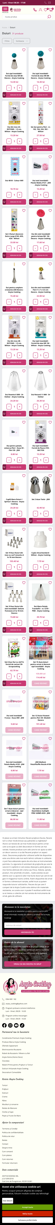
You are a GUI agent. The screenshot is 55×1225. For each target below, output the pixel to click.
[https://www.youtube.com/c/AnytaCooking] (16, 1025)
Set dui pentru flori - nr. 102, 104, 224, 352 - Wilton (41, 129)
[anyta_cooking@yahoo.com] (49, 2)
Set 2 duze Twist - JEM (41, 499)
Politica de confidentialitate (12, 1132)
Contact (5, 1144)
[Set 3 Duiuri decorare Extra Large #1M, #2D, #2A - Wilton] (14, 220)
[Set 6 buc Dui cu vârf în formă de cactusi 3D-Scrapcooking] (14, 648)
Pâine (4, 1100)
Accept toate (27, 1207)
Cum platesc (7, 1155)
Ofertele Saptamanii (10, 1046)
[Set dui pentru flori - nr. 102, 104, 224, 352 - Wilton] (41, 113)
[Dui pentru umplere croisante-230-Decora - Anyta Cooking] (14, 273)
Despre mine (7, 1148)
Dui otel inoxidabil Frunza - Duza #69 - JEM (14, 716)
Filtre (7, 41)
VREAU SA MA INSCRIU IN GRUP (27, 964)
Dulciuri (5, 1093)
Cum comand (7, 1151)
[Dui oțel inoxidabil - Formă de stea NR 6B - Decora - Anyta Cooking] (14, 59)
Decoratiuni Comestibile (11, 1072)
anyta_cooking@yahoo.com (16, 1003)
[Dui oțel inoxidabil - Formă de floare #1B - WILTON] (41, 431)
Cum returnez (7, 1159)
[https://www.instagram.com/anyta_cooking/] (10, 1025)
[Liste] (45, 9)
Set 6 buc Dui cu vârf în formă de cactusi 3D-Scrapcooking (14, 664)
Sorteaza (20, 41)
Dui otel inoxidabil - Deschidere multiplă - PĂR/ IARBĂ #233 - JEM (40, 810)
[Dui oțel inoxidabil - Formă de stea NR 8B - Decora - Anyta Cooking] (41, 59)
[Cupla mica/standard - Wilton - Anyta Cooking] (41, 538)
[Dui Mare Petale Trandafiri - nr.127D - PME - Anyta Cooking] (41, 592)
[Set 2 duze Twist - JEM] (41, 485)
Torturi (4, 1085)
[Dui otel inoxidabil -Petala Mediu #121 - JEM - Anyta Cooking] (41, 166)
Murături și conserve (10, 1104)
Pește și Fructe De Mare (11, 1115)
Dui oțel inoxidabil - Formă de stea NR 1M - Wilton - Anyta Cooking (40, 343)
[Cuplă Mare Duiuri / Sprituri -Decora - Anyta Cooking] (14, 485)
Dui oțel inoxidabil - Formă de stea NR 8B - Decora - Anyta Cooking (40, 75)
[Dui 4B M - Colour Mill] (14, 166)
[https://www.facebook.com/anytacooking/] (4, 1025)
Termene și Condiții (9, 1128)
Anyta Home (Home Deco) (12, 1057)
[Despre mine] (52, 3)
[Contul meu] (40, 9)
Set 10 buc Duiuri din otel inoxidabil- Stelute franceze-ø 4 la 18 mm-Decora (14, 609)
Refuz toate (27, 1213)
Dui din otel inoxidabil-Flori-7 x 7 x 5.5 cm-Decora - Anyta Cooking (40, 289)
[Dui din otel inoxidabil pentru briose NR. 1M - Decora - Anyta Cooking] (41, 220)
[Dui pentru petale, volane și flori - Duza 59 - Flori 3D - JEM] (14, 431)
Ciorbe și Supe (7, 1112)
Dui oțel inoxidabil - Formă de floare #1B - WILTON (41, 448)
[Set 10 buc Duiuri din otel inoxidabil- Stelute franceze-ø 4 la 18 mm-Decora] (14, 592)
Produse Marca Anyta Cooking (14, 1042)
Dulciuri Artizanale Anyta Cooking (15, 1068)
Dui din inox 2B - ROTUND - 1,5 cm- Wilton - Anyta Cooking (14, 343)
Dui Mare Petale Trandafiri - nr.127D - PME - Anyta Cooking (40, 608)
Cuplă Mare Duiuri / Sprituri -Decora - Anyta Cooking (14, 501)
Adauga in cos (15, 95)
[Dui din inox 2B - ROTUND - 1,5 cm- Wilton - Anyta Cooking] (14, 327)
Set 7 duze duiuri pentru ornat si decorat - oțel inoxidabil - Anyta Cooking (14, 812)
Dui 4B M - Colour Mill (14, 180)
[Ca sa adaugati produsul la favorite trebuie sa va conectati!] (23, 50)
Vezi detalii (7, 1200)
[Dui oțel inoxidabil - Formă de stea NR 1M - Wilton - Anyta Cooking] (41, 327)
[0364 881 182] (45, 2)
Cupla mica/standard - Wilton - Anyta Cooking (40, 554)
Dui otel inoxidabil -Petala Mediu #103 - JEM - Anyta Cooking (14, 764)
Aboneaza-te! (27, 932)
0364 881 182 (11, 999)
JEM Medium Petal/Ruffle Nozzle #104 (40, 763)
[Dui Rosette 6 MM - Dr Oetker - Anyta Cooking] (14, 380)
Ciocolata (5, 1061)
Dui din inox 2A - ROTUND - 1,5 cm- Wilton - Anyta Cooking (14, 129)
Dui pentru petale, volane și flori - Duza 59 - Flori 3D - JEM (14, 448)
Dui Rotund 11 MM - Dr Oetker (40, 395)
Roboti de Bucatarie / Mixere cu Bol (16, 1053)
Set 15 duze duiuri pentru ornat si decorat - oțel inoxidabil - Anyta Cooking (40, 665)
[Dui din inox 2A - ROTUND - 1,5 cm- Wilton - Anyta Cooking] (14, 113)
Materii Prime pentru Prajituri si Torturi (17, 1065)
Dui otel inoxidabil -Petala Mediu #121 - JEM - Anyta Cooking (41, 182)
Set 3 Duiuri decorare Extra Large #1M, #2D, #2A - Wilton (14, 236)
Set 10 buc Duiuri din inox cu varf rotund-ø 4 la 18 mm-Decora (14, 555)
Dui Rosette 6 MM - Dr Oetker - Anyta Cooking (14, 395)
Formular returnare (9, 1163)
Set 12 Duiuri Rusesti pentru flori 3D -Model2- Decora (41, 717)
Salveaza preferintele (27, 1220)
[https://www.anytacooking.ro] (15, 10)
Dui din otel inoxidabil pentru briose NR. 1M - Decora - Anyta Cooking (40, 236)
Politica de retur (8, 1136)
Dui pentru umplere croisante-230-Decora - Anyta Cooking (14, 289)
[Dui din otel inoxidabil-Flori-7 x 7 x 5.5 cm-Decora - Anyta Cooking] (41, 273)
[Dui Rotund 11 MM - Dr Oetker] (41, 380)
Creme (4, 1096)
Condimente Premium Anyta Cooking (16, 1038)
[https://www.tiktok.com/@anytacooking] (22, 1025)
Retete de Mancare (9, 1108)
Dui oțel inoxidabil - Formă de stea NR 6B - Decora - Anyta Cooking (14, 75)
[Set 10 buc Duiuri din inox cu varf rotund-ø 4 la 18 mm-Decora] (14, 538)
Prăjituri (5, 1089)
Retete (4, 1140)
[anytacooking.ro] (27, 986)
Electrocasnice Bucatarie (11, 1049)
